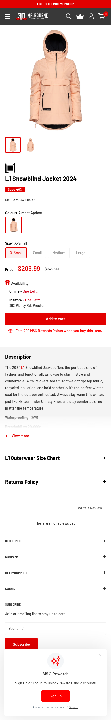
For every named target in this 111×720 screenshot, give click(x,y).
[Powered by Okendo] (18, 510)
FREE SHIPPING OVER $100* (55, 4)
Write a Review (90, 508)
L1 (23, 367)
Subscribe (21, 644)
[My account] (91, 16)
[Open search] (69, 16)
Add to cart (55, 318)
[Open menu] (7, 16)
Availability (19, 283)
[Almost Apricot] (13, 225)
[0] (101, 16)
